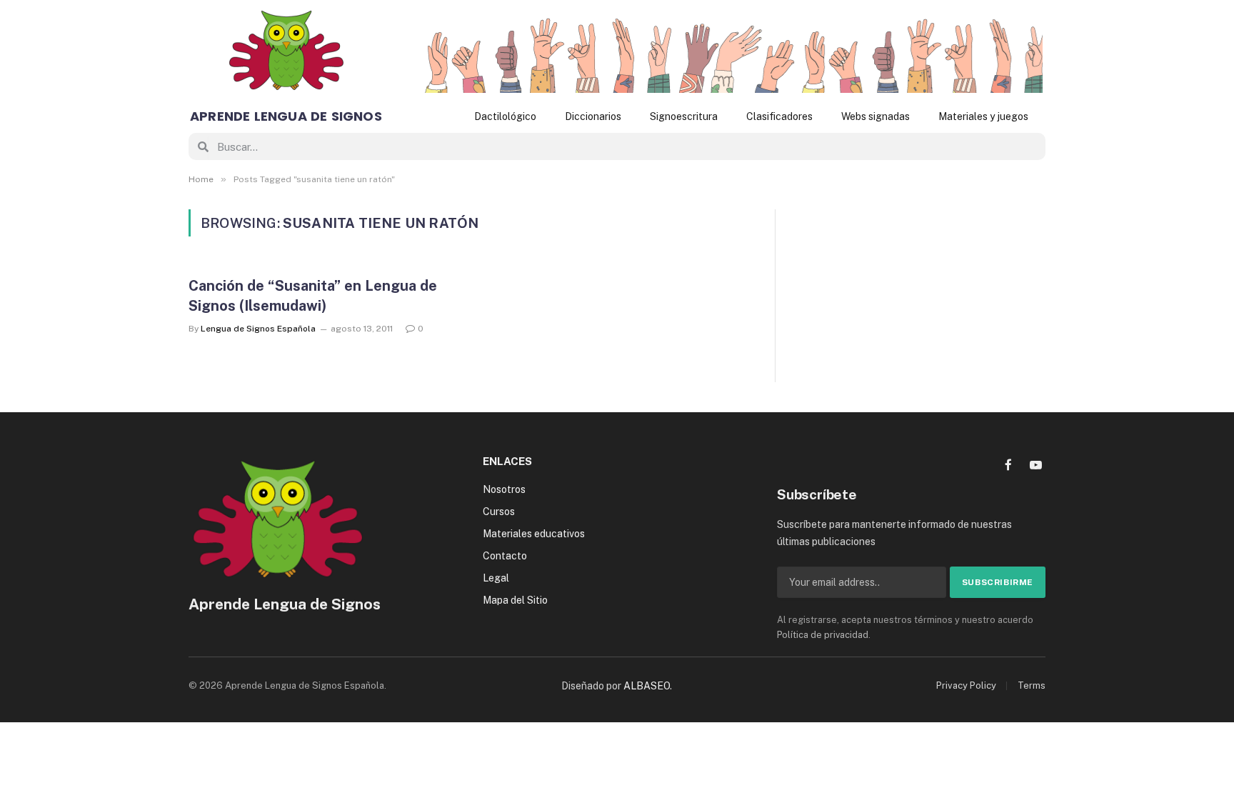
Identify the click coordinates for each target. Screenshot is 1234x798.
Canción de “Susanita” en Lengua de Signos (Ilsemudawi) (313, 295)
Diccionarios (593, 116)
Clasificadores (779, 116)
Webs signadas (875, 116)
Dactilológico (505, 116)
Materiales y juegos (983, 116)
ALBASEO (646, 686)
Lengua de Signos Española (258, 329)
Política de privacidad (822, 634)
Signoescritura (684, 116)
